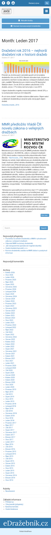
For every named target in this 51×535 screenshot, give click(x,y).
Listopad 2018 (10, 406)
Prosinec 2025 (10, 280)
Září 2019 (9, 394)
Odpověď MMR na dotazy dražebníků (19, 243)
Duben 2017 (9, 435)
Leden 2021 (9, 363)
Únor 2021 (9, 361)
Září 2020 (9, 370)
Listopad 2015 (10, 454)
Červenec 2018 (11, 413)
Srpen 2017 (9, 430)
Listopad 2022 (10, 327)
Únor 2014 (9, 480)
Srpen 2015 (9, 461)
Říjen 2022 (9, 330)
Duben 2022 (9, 344)
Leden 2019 (9, 401)
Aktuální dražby (27, 20)
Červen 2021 (10, 354)
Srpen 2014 (9, 473)
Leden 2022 (9, 346)
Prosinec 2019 (10, 389)
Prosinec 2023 (10, 303)
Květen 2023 (10, 313)
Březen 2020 (10, 382)
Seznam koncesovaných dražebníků (26, 26)
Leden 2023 (9, 323)
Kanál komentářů (11, 507)
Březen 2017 (10, 437)
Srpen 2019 (9, 397)
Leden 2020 (9, 387)
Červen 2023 (10, 311)
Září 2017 (9, 428)
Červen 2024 (10, 299)
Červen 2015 (10, 463)
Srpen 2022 (9, 335)
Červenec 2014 (11, 475)
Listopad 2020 (10, 368)
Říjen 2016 (9, 444)
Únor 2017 (9, 440)
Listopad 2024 (10, 292)
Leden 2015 (9, 471)
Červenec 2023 (11, 308)
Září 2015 (9, 459)
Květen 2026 (10, 272)
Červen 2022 (10, 339)
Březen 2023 (10, 318)
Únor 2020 (9, 385)
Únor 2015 (9, 468)
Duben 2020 (9, 380)
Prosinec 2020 (10, 366)
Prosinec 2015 (10, 451)
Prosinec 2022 (10, 325)
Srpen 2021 (9, 349)
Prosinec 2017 (10, 423)
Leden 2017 (9, 442)
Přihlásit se (9, 502)
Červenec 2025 (11, 287)
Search (43, 228)
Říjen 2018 (9, 408)
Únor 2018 (9, 418)
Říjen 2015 (9, 456)
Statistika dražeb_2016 (10, 105)
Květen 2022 (10, 342)
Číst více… (45, 215)
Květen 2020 (10, 377)
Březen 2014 (10, 478)
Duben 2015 (9, 466)
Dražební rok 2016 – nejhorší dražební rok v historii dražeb (24, 52)
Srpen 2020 (9, 373)
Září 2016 (9, 447)
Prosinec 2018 (10, 404)
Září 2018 (9, 411)
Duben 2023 (9, 315)
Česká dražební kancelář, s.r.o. (16, 248)
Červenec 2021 (11, 351)
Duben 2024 (9, 301)
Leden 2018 (9, 420)
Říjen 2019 (9, 392)
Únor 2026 (9, 275)
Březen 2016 (10, 449)
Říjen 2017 (9, 425)
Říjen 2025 (9, 282)
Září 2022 (9, 332)
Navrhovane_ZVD (15, 158)
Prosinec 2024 (10, 289)
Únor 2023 (9, 320)
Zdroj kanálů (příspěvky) (14, 504)
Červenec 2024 (11, 296)
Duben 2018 (9, 416)
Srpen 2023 (9, 306)
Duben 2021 (9, 356)
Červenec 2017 (11, 432)
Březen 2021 (10, 358)
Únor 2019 (9, 399)
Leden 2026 (9, 277)
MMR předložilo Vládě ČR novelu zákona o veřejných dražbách (23, 128)
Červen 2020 (10, 375)
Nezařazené (10, 491)
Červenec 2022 (11, 337)
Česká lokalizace (11, 509)
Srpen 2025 (9, 284)
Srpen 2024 (9, 294)
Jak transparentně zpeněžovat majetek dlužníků (23, 246)
